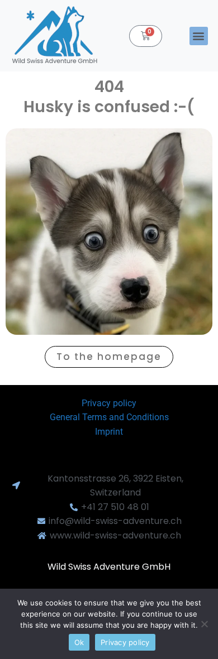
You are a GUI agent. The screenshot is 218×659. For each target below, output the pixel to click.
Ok (79, 642)
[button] (198, 36)
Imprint (109, 431)
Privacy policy (109, 403)
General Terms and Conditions (109, 417)
